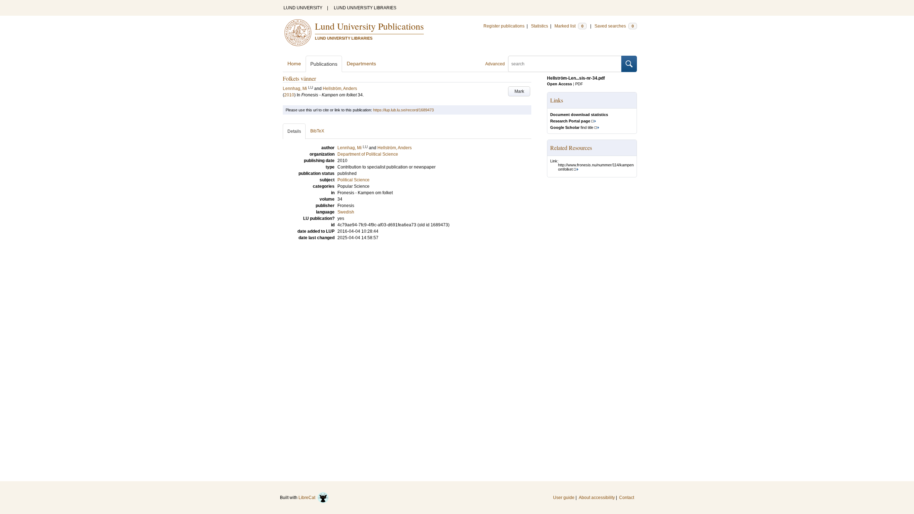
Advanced (495, 63)
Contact (626, 497)
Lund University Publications (369, 26)
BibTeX (317, 130)
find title (571, 127)
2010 (289, 94)
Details (294, 131)
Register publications (503, 26)
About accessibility (597, 497)
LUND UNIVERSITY (302, 7)
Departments (361, 63)
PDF (579, 84)
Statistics (539, 26)
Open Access (559, 84)
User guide (563, 497)
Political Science (353, 179)
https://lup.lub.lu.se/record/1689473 (403, 110)
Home (294, 63)
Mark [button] (519, 91)
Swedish (345, 212)
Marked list (568, 26)
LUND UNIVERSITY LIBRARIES (365, 7)
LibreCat (307, 497)
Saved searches (614, 26)
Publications (323, 64)
